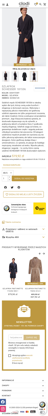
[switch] (42, 412)
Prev (39, 253)
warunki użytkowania (22, 356)
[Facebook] (3, 402)
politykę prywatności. (21, 359)
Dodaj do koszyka (24, 178)
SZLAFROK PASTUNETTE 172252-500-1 (13, 289)
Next (43, 253)
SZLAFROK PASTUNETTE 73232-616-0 (35, 289)
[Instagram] (3, 409)
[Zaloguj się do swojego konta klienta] (7, 4)
